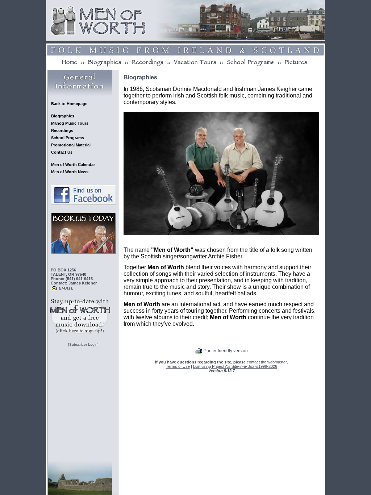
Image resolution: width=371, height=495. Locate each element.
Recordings (62, 130)
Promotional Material (71, 145)
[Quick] (80, 333)
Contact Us (61, 152)
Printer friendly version (226, 350)
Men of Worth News (69, 172)
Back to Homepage (69, 103)
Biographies (62, 116)
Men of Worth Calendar (73, 164)
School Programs (67, 138)
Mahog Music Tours (69, 123)
